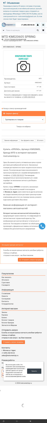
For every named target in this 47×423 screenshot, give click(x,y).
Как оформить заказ (27, 140)
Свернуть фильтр (11, 113)
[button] (42, 226)
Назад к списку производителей (14, 108)
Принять (34, 371)
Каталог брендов (8, 323)
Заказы (4, 312)
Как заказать (6, 277)
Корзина (5, 315)
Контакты (5, 301)
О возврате (6, 285)
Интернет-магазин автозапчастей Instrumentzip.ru (21, 213)
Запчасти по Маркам (9, 325)
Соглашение (6, 299)
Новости (5, 296)
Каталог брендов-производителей (15, 39)
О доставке (6, 282)
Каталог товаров (8, 320)
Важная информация (11, 140)
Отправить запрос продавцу (31, 260)
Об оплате (40, 140)
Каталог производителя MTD (13, 40)
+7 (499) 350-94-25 (27, 25)
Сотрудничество (7, 304)
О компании (6, 293)
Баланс (4, 317)
